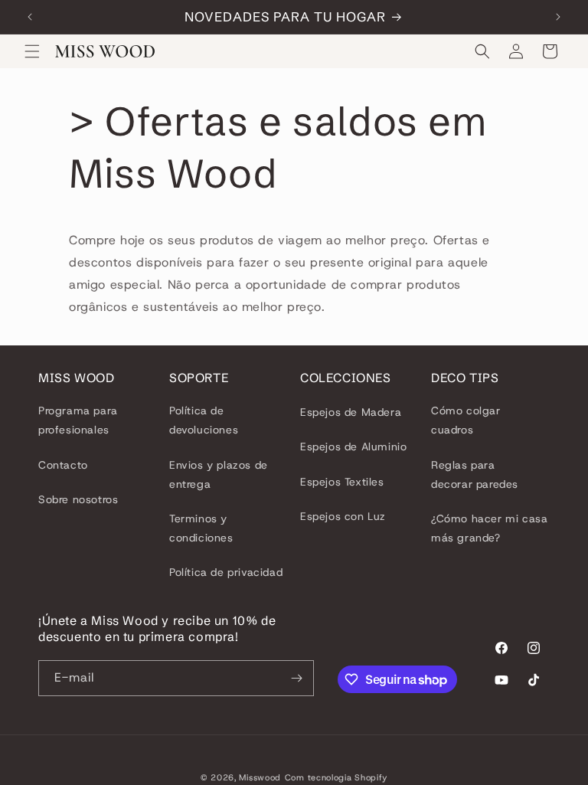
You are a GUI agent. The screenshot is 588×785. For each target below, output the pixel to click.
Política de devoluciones (203, 420)
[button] (32, 51)
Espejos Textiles (342, 482)
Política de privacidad (226, 572)
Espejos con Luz (343, 516)
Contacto (63, 465)
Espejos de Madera (350, 412)
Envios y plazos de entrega (218, 474)
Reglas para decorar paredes (474, 474)
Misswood (260, 777)
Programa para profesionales (78, 420)
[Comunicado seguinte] (558, 17)
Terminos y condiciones (201, 528)
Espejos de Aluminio (353, 446)
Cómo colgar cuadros (466, 420)
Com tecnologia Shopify (336, 777)
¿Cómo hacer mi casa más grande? (489, 528)
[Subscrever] (296, 678)
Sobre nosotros (78, 499)
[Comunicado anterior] (30, 17)
